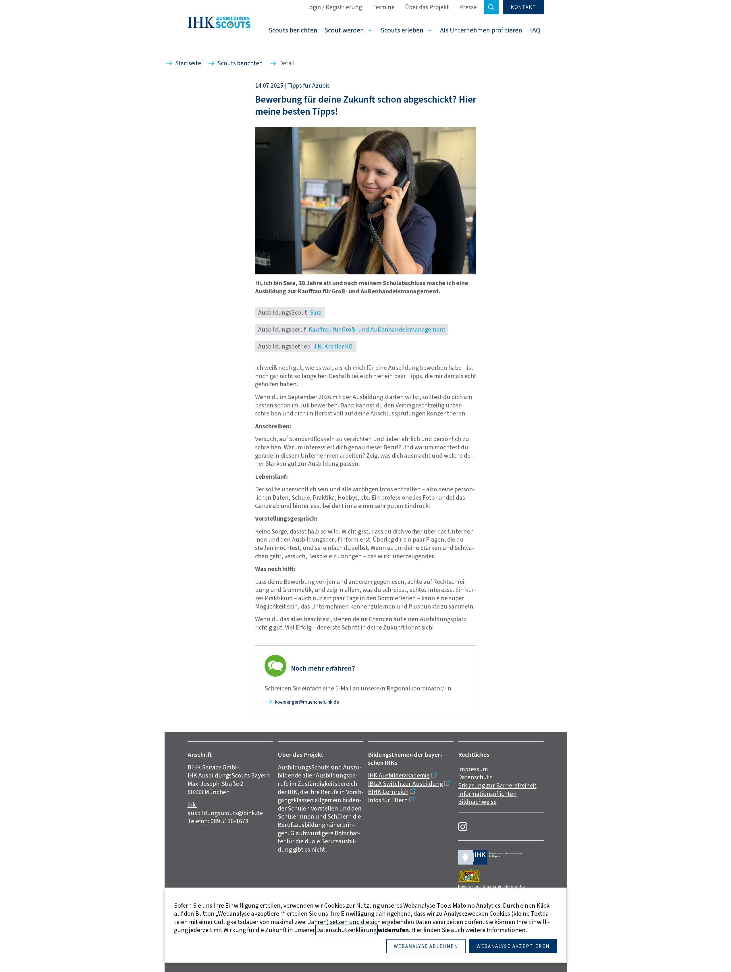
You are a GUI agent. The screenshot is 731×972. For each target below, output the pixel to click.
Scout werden (344, 30)
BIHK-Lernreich (388, 792)
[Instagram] (462, 826)
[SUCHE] (491, 7)
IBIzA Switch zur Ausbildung (405, 783)
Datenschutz (475, 777)
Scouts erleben (402, 30)
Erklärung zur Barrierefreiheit (497, 785)
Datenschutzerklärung (346, 930)
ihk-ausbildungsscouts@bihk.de (225, 808)
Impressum (473, 769)
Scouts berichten (293, 30)
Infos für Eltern (388, 800)
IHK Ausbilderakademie (399, 775)
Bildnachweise (477, 802)
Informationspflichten (487, 794)
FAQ (534, 30)
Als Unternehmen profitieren (481, 30)
